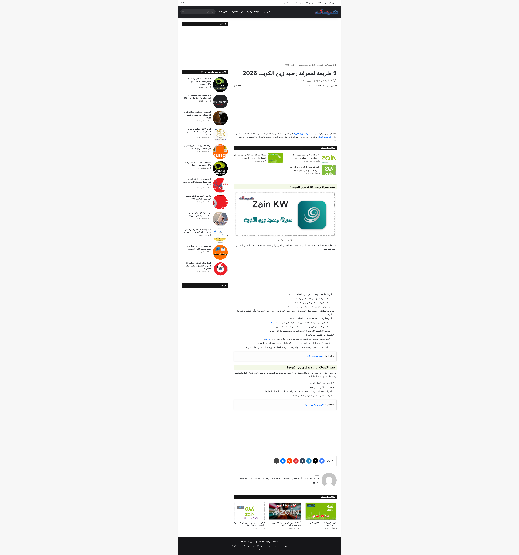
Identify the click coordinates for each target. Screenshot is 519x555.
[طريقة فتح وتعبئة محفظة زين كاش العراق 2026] (321, 511)
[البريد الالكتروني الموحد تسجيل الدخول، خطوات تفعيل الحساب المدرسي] (220, 134)
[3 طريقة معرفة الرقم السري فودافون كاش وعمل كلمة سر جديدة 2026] (220, 185)
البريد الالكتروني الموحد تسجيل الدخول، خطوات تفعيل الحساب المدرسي (199, 132)
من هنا (272, 322)
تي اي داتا (310, 3)
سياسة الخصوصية (297, 3)
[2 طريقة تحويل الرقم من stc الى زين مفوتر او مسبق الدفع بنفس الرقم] (329, 170)
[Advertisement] (285, 41)
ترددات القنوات (237, 12)
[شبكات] (327, 11)
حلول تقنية (223, 12)
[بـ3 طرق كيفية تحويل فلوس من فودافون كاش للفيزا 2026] (220, 202)
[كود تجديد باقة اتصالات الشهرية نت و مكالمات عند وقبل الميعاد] (220, 168)
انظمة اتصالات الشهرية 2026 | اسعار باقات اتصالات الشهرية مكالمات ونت (199, 81)
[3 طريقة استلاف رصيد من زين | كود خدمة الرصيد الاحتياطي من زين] (329, 158)
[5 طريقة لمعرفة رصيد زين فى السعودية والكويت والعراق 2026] (249, 511)
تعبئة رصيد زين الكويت (314, 356)
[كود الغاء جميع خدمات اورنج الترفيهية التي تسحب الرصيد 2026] (220, 151)
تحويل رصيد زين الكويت (314, 404)
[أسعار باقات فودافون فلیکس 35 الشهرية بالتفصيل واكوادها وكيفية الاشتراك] (220, 269)
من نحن (284, 546)
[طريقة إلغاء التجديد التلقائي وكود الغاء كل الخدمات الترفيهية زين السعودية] (275, 158)
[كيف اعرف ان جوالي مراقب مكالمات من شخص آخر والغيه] (220, 218)
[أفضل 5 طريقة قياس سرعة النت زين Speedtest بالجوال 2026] (285, 511)
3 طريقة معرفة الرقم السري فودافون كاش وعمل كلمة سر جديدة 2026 (197, 182)
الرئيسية (266, 12)
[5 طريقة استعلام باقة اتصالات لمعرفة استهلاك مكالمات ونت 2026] (220, 101)
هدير (333, 86)
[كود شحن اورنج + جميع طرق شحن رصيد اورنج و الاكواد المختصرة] (220, 252)
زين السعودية (322, 65)
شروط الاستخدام (258, 546)
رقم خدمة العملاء (325, 137)
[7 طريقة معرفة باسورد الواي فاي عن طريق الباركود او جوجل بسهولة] (220, 235)
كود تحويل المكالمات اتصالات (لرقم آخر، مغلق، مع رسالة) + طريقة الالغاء (197, 115)
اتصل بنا (285, 3)
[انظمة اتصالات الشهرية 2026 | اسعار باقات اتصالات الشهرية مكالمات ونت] (220, 84)
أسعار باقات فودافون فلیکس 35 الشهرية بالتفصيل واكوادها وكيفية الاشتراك (198, 266)
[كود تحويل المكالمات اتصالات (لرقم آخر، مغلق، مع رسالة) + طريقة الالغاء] (220, 118)
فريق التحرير (245, 546)
